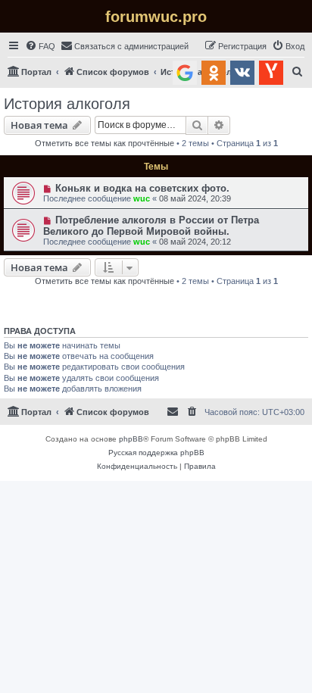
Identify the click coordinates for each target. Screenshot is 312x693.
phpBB (131, 439)
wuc (141, 198)
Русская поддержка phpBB (156, 452)
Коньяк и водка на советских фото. (142, 188)
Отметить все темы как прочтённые (104, 143)
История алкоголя (67, 103)
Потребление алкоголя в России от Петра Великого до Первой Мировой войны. (151, 225)
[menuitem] (40, 46)
